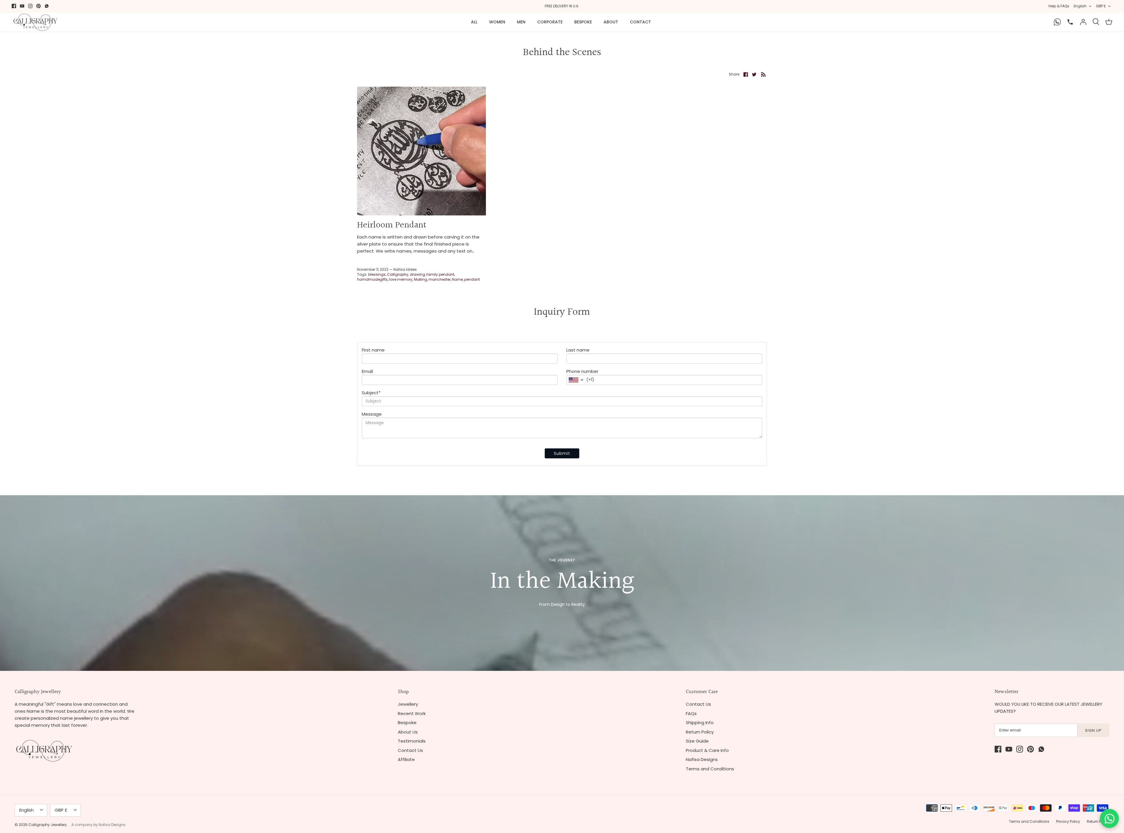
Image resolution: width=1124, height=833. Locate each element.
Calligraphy (397, 274)
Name (457, 279)
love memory (400, 279)
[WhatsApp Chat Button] (1109, 818)
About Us (408, 732)
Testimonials (412, 741)
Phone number (582, 371)
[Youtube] (22, 6)
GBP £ (1101, 6)
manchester (439, 279)
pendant (472, 279)
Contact (640, 22)
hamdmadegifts (372, 279)
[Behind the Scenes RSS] (763, 74)
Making (420, 279)
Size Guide (697, 741)
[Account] (1083, 21)
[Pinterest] (38, 6)
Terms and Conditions (710, 769)
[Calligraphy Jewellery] (35, 22)
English (1080, 6)
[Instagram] (30, 6)
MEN (521, 22)
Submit (562, 453)
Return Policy (700, 732)
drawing (417, 274)
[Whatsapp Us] (1057, 21)
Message (372, 414)
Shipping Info (700, 722)
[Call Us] (1070, 21)
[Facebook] (14, 6)
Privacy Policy (1068, 821)
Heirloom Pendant (391, 225)
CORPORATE (550, 22)
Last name (578, 350)
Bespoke (583, 22)
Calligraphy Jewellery (47, 824)
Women (497, 22)
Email (367, 371)
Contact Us (410, 750)
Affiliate (406, 759)
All (474, 22)
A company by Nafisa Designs (98, 824)
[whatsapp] (46, 6)
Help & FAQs (1058, 6)
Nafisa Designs (702, 759)
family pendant (440, 274)
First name (373, 350)
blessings (376, 274)
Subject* (371, 393)
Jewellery (408, 704)
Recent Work (412, 713)
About (611, 22)
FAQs (691, 713)
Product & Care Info (707, 750)
